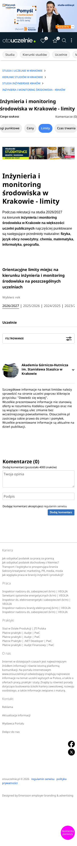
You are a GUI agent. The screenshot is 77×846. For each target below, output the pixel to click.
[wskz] (38, 16)
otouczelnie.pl (11, 779)
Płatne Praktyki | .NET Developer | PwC (27, 641)
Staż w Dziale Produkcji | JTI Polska (24, 628)
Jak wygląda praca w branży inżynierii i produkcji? (32, 575)
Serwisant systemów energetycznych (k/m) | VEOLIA (35, 595)
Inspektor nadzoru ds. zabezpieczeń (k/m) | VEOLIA (35, 591)
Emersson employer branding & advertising (45, 795)
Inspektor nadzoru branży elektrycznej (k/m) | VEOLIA (36, 608)
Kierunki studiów (35, 55)
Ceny (30, 128)
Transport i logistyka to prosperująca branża (30, 567)
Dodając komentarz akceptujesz (35, 506)
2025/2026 (31, 306)
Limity (45, 128)
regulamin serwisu (55, 506)
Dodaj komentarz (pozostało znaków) (30, 467)
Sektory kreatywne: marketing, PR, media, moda (32, 571)
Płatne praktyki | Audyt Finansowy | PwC (28, 645)
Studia (10, 55)
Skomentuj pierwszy (68, 833)
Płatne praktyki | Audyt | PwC (21, 633)
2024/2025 (52, 306)
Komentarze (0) (66, 116)
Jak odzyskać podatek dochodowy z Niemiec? (30, 562)
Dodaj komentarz (61, 512)
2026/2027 (10, 306)
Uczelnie (61, 55)
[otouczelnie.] (19, 40)
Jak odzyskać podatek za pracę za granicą (28, 558)
